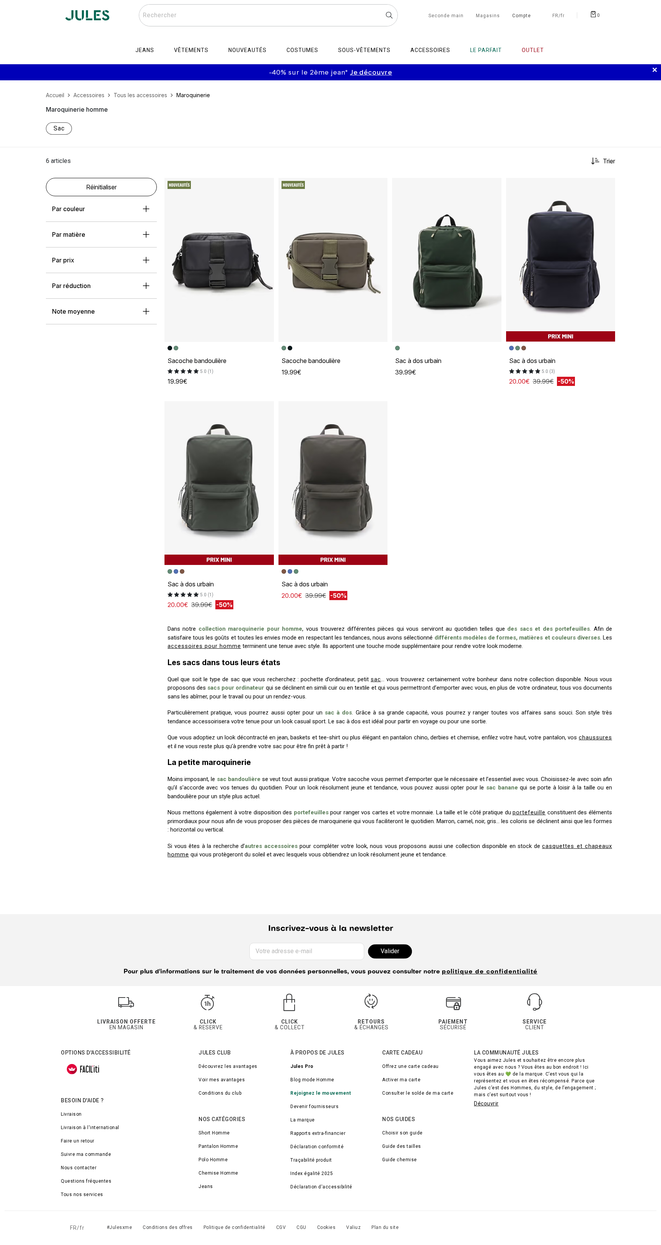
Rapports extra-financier (317, 1133)
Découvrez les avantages (228, 1066)
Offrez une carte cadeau (410, 1066)
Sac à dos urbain (418, 361)
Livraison (71, 1114)
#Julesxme (119, 1227)
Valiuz (353, 1227)
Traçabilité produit (311, 1160)
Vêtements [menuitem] (191, 50)
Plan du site (385, 1227)
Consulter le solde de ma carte (417, 1093)
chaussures (595, 737)
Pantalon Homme (218, 1146)
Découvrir (486, 1103)
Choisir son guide (402, 1133)
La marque (302, 1120)
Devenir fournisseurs (314, 1106)
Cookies (326, 1227)
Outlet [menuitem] (533, 50)
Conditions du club (220, 1093)
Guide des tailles (401, 1146)
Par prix (63, 260)
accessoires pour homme (204, 646)
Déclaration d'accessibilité (321, 1187)
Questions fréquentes (86, 1181)
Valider (390, 951)
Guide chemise (399, 1159)
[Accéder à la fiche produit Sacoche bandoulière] (219, 260)
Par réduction (71, 286)
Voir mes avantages (222, 1079)
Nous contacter (78, 1167)
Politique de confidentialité (234, 1227)
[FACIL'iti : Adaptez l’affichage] (83, 1069)
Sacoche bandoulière (197, 361)
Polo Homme (213, 1159)
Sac (59, 128)
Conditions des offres (168, 1227)
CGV (281, 1227)
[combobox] (268, 15)
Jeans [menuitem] (144, 50)
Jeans (206, 1186)
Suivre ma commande (86, 1154)
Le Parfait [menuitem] (486, 50)
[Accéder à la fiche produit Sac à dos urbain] (446, 260)
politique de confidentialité (489, 972)
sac (376, 679)
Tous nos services (82, 1194)
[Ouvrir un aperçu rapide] (265, 187)
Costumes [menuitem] (302, 50)
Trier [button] (609, 161)
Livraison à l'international (90, 1127)
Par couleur (68, 209)
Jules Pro (302, 1066)
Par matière (68, 234)
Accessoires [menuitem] (430, 50)
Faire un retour (77, 1141)
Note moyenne (73, 311)
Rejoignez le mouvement (320, 1093)
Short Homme (214, 1133)
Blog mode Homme (312, 1079)
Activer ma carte (401, 1079)
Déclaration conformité (317, 1146)
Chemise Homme (218, 1173)
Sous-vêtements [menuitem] (364, 50)
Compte (521, 16)
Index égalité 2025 (311, 1173)
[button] (264, 187)
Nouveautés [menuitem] (247, 50)
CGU (301, 1227)
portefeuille (529, 812)
